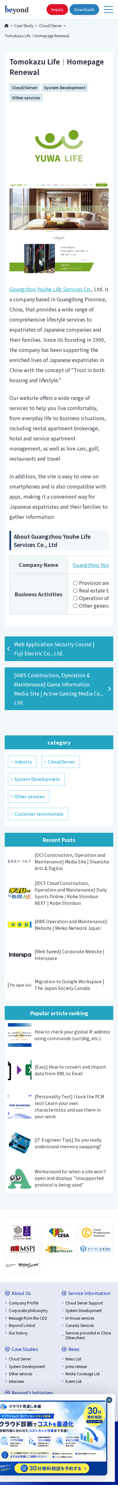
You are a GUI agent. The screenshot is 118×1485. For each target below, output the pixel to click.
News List (73, 1358)
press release (76, 1366)
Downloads (84, 9)
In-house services (79, 1318)
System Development (65, 87)
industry (23, 761)
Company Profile (23, 1302)
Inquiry (57, 9)
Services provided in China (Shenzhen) (88, 1335)
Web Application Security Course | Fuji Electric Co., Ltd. (54, 648)
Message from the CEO (28, 1318)
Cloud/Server (24, 87)
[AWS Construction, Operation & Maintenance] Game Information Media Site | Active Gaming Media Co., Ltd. (58, 688)
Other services (26, 97)
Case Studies (25, 1349)
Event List (73, 1381)
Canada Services (79, 1325)
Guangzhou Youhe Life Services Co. (50, 289)
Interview (16, 1381)
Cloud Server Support (84, 1302)
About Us (21, 1293)
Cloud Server (20, 1358)
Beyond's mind (22, 1325)
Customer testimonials (39, 814)
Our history (18, 1332)
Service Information (89, 1293)
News (74, 1349)
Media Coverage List (82, 1373)
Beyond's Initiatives (32, 1393)
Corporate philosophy (28, 1310)
